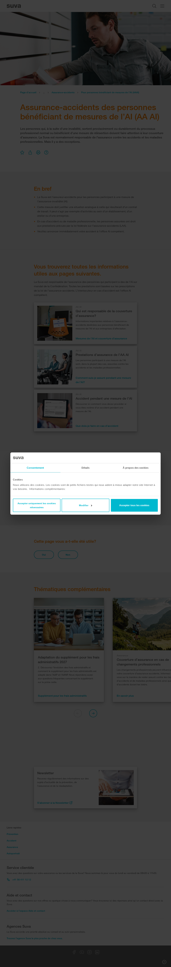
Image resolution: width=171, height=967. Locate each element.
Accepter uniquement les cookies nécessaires (37, 505)
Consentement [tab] (35, 467)
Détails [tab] (85, 467)
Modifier (83, 505)
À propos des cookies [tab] (135, 467)
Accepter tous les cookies (134, 505)
